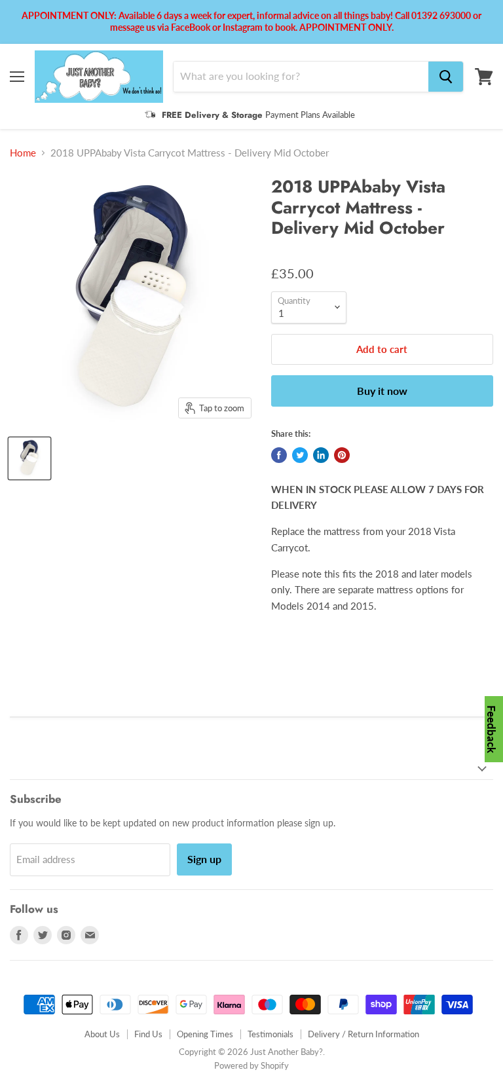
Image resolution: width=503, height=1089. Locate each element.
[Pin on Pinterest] (342, 455)
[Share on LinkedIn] (321, 455)
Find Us (148, 1034)
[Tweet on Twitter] (300, 455)
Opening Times (205, 1034)
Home (23, 152)
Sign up (204, 859)
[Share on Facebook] (279, 455)
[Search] (445, 77)
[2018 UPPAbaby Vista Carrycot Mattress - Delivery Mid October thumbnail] (29, 458)
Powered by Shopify (251, 1065)
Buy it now (382, 390)
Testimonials (270, 1034)
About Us (102, 1034)
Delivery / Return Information (363, 1034)
